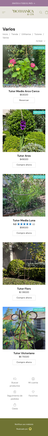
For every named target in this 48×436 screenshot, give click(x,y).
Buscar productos (15, 384)
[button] (24, 12)
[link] (24, 3)
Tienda (14, 34)
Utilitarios (26, 34)
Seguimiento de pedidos (14, 397)
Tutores (38, 34)
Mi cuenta (33, 382)
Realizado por (22, 429)
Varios (6, 37)
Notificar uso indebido (24, 424)
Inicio (5, 34)
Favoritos (33, 395)
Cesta (15, 408)
